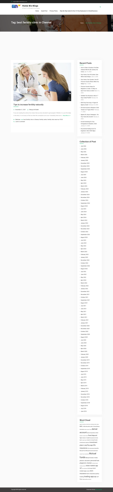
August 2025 (84, 172)
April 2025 (83, 183)
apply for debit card (83, 424)
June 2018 (83, 411)
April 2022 (83, 280)
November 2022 (85, 260)
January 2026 (84, 160)
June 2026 (83, 149)
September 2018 (85, 403)
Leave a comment (20, 121)
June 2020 (83, 343)
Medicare (17, 119)
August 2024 (84, 206)
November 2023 (85, 229)
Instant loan (84, 440)
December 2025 (85, 163)
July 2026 (83, 146)
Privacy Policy (54, 11)
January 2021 (84, 323)
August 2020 (84, 337)
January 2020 (84, 357)
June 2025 (83, 177)
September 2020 (85, 334)
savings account (83, 465)
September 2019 (85, 368)
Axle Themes (98, 489)
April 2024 (83, 217)
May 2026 (83, 152)
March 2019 (84, 385)
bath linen (89, 424)
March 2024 (84, 220)
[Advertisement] (56, 43)
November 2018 (85, 397)
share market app (92, 466)
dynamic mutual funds (84, 435)
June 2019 (83, 377)
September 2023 (85, 234)
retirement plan (95, 463)
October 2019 (84, 365)
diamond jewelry (91, 432)
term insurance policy (93, 473)
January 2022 (84, 288)
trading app (89, 476)
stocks (88, 471)
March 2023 (84, 251)
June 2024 (83, 211)
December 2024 (85, 194)
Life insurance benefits (93, 448)
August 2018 (84, 405)
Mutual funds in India (92, 457)
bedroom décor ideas (95, 424)
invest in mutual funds (92, 440)
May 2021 (83, 311)
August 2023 (84, 237)
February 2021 (85, 320)
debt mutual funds (88, 429)
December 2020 (85, 326)
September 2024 (85, 203)
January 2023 (84, 257)
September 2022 (85, 266)
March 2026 (84, 154)
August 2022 (84, 268)
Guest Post (44, 11)
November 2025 (85, 166)
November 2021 (85, 294)
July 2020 (83, 340)
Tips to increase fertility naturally (28, 104)
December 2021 (85, 291)
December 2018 (85, 394)
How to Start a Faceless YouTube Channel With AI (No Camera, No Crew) (90, 69)
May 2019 (83, 380)
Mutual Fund (83, 450)
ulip (95, 477)
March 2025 (84, 186)
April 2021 (83, 314)
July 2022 (83, 271)
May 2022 (83, 277)
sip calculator (84, 468)
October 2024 (84, 200)
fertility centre (43, 119)
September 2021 (85, 300)
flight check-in (83, 437)
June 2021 (83, 308)
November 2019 (85, 363)
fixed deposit (92, 435)
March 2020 (84, 351)
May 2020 (83, 345)
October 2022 (84, 263)
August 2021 (84, 303)
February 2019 (85, 388)
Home (37, 11)
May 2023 (83, 246)
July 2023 (83, 240)
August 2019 (84, 371)
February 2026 (85, 157)
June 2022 (83, 274)
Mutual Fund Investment (92, 450)
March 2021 (84, 317)
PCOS (61, 119)
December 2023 (85, 226)
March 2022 (84, 283)
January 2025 (84, 191)
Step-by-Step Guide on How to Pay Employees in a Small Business (79, 11)
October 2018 (84, 400)
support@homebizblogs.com (20, 1)
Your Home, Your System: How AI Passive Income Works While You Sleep (90, 81)
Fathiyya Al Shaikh (34, 109)
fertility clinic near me (53, 119)
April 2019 (83, 382)
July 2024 (83, 209)
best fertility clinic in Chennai (31, 119)
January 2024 (84, 223)
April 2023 (83, 249)
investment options (84, 442)
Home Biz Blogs (30, 6)
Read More (66, 115)
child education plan (88, 426)
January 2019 (84, 391)
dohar (96, 432)
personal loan (94, 460)
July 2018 (83, 408)
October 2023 (84, 231)
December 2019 (85, 360)
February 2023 (85, 254)
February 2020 (85, 354)
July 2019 (83, 374)
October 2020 (84, 331)
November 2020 (85, 328)
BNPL (81, 426)
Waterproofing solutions (87, 479)
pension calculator (85, 460)
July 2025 (83, 174)
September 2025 (85, 169)
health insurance (91, 437)
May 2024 (83, 214)
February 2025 (85, 189)
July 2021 (83, 306)
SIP (81, 468)
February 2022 (85, 286)
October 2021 (84, 297)
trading (82, 476)
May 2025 (83, 180)
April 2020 (83, 348)
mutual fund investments (84, 454)
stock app (89, 468)
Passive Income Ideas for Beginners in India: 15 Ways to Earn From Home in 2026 (89, 88)
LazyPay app (88, 445)
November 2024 (85, 197)
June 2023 (83, 243)
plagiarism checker (86, 463)
